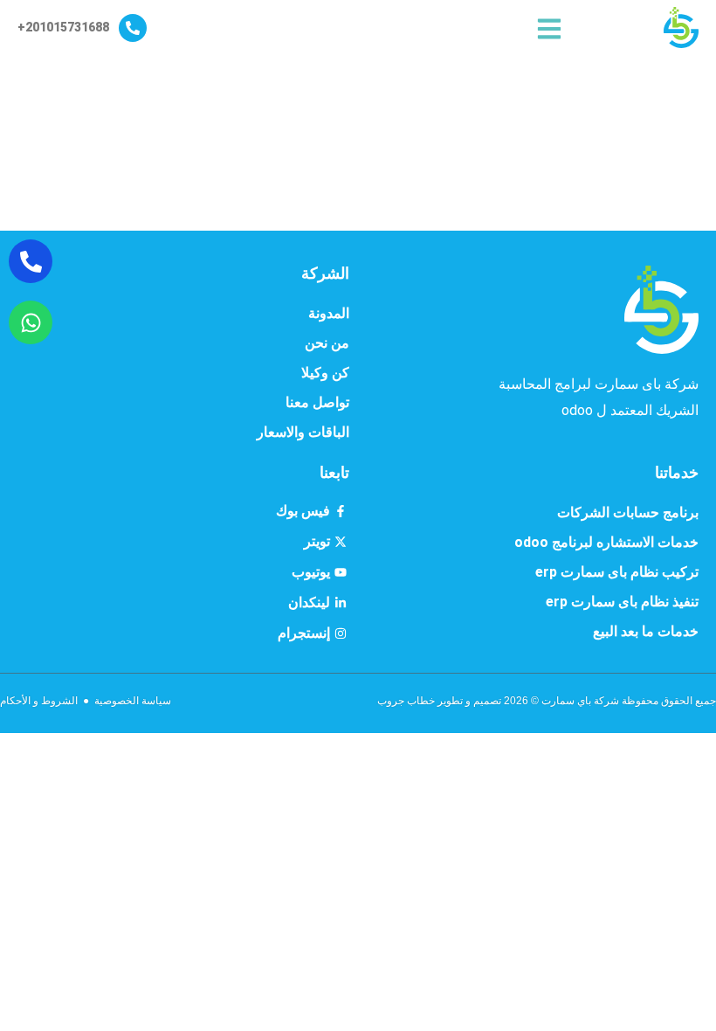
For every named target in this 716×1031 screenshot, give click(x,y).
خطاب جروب (406, 701)
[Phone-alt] (30, 261)
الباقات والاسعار (303, 432)
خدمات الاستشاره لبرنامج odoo (606, 542)
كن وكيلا (325, 372)
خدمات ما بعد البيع (646, 631)
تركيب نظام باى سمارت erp (617, 572)
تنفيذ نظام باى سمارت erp (622, 601)
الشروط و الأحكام (39, 701)
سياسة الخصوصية (132, 701)
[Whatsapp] (30, 322)
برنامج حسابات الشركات (628, 512)
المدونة (328, 313)
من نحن (327, 343)
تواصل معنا (317, 402)
